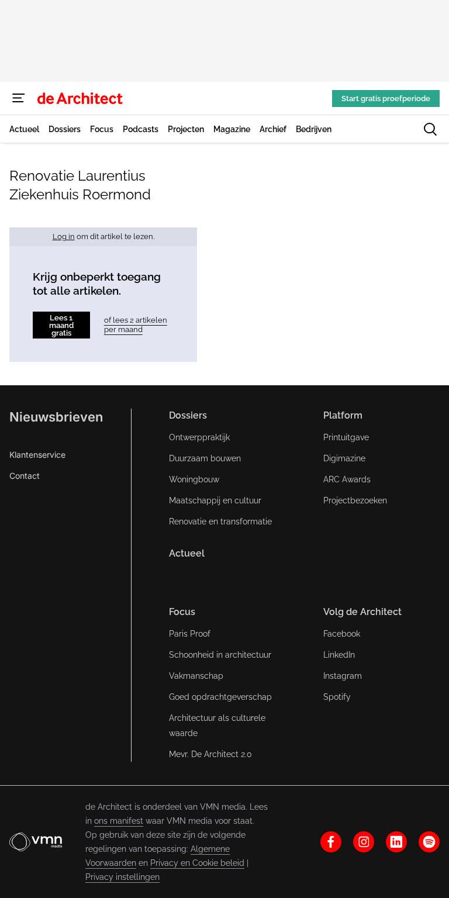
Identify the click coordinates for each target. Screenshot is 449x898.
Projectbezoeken (355, 500)
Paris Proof (189, 633)
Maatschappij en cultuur (215, 500)
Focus (182, 611)
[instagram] (363, 841)
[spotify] (429, 841)
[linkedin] (396, 841)
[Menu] (18, 98)
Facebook (341, 633)
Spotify (337, 697)
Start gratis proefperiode (385, 98)
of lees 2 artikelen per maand (135, 325)
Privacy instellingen (122, 877)
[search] (430, 129)
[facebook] (330, 841)
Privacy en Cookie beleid (197, 863)
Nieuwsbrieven (56, 416)
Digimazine (344, 458)
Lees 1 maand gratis (61, 325)
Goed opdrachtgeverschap (220, 697)
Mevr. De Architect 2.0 (210, 754)
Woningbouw (194, 479)
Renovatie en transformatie (220, 521)
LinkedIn (339, 654)
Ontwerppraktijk (199, 437)
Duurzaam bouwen (205, 458)
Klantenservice (37, 455)
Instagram (342, 676)
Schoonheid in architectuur (220, 654)
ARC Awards (347, 479)
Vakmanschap (196, 676)
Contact (24, 476)
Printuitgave (346, 437)
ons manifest (118, 821)
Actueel (187, 553)
